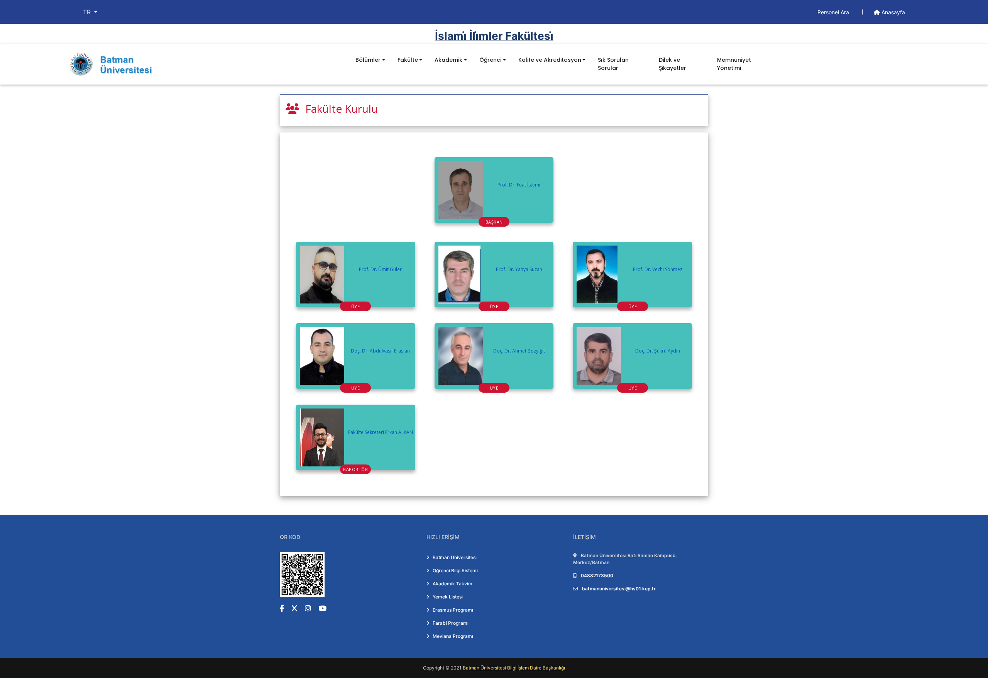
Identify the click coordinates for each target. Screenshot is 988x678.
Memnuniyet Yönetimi (734, 64)
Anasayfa (892, 12)
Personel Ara (834, 12)
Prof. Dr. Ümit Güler (380, 269)
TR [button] (88, 12)
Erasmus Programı (453, 610)
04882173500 (597, 575)
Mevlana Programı (453, 636)
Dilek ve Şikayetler (672, 64)
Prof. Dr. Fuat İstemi (518, 184)
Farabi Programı (451, 623)
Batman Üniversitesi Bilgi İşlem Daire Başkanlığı (514, 668)
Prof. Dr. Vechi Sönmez (657, 269)
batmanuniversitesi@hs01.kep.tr (619, 589)
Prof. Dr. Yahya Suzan (519, 269)
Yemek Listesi (448, 597)
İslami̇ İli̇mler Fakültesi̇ (494, 35)
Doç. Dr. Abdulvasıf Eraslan (380, 350)
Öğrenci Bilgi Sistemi (455, 570)
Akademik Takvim (452, 583)
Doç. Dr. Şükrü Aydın (657, 350)
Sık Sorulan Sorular (613, 64)
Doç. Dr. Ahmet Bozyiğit (519, 350)
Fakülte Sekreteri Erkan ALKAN (380, 432)
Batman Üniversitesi (455, 557)
